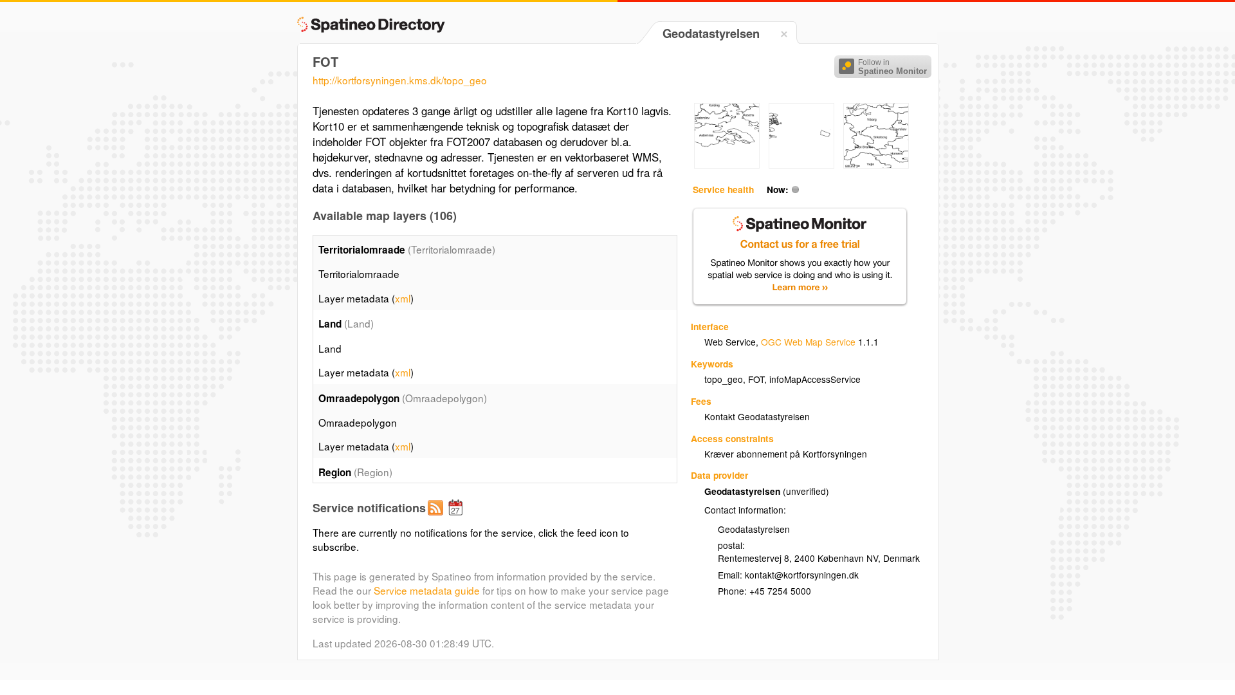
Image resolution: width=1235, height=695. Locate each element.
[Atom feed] (437, 518)
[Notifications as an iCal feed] (457, 518)
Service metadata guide (427, 590)
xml (402, 298)
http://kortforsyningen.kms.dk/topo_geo (400, 80)
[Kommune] (727, 164)
